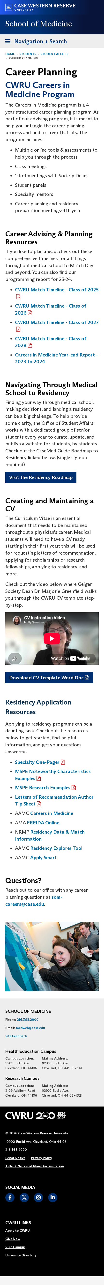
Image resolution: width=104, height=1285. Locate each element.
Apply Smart (43, 857)
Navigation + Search (34, 41)
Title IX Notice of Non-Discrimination (34, 1166)
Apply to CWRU (17, 1230)
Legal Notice (15, 1158)
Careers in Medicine (51, 813)
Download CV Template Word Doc (46, 678)
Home (10, 54)
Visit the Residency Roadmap (41, 477)
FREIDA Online (43, 823)
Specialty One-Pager (37, 762)
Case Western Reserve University (43, 1133)
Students (27, 54)
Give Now (12, 1239)
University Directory (21, 1255)
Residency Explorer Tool (56, 848)
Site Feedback (16, 1036)
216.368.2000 (27, 1019)
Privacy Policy (41, 1158)
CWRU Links (18, 1223)
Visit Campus (15, 1247)
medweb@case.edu (30, 1028)
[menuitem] (21, 1230)
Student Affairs (54, 54)
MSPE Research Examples (42, 787)
